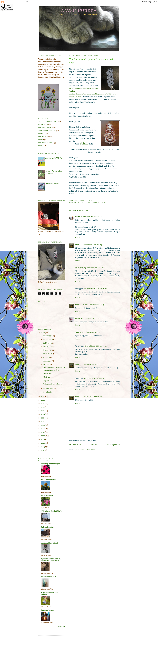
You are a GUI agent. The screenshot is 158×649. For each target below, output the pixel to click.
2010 (43, 333)
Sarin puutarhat (47, 495)
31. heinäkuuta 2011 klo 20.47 (95, 346)
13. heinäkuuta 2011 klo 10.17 (92, 318)
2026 (43, 450)
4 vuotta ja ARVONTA (53, 158)
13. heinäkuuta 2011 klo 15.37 (90, 332)
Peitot (40, 140)
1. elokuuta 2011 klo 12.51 (92, 364)
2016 (43, 414)
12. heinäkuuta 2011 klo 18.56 (94, 305)
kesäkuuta (47, 350)
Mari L (77, 217)
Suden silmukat (47, 527)
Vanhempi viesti (113, 445)
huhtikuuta (47, 343)
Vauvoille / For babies (46, 130)
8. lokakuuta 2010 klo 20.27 (91, 217)
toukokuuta (47, 347)
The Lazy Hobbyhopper (50, 464)
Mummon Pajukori (48, 577)
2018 (43, 421)
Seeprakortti (48, 380)
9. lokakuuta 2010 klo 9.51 (93, 245)
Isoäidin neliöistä (45, 143)
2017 (43, 418)
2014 (43, 407)
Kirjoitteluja (43, 124)
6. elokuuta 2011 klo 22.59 (94, 378)
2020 (43, 429)
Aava (77, 245)
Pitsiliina (46, 377)
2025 (43, 447)
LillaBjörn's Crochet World (51, 511)
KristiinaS (79, 268)
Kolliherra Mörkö (45, 127)
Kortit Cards (43, 137)
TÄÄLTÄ (84, 143)
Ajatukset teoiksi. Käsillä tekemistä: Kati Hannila (51, 560)
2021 (43, 432)
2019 (43, 425)
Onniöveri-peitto (52, 184)
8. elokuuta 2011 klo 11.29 (92, 397)
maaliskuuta (48, 339)
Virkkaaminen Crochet (97, 202)
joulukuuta (47, 392)
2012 (43, 400)
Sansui (77, 318)
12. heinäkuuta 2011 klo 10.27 (95, 289)
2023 (43, 439)
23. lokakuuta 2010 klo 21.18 (94, 268)
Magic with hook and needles (49, 593)
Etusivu (94, 445)
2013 (43, 404)
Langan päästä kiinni (49, 543)
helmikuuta (48, 336)
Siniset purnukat (49, 373)
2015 (43, 411)
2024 (43, 443)
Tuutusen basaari (47, 610)
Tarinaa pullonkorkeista (52, 384)
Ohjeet (83, 202)
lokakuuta (47, 364)
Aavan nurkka (79, 10)
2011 (43, 396)
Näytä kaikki (61, 626)
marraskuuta (48, 388)
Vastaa (77, 237)
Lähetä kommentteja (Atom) (85, 450)
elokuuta (46, 357)
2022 (43, 436)
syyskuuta (47, 361)
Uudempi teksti (75, 445)
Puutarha (41, 133)
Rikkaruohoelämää (48, 479)
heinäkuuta (47, 354)
